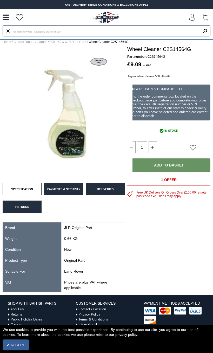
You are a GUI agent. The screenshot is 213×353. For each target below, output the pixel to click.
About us (17, 309)
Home (7, 42)
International (87, 324)
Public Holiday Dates (26, 319)
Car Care (79, 42)
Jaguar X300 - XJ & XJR (54, 42)
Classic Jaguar (24, 42)
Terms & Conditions (93, 319)
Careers (16, 324)
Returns (16, 314)
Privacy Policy (89, 314)
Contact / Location (92, 309)
